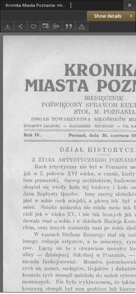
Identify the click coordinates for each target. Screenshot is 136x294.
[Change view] (44, 26)
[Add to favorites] (33, 26)
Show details (108, 16)
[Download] (7, 26)
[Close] (130, 5)
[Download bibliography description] (55, 26)
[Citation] (68, 26)
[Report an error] (81, 26)
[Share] (20, 26)
